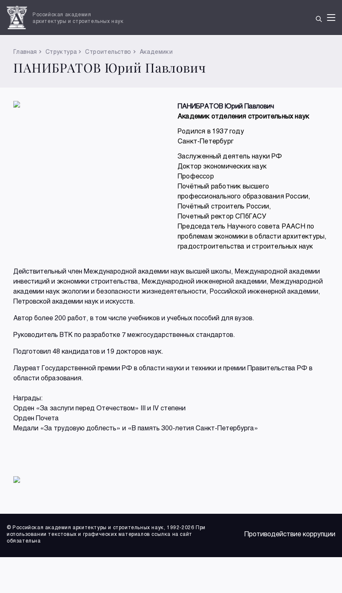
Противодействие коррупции (289, 534)
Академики (156, 51)
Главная (25, 51)
